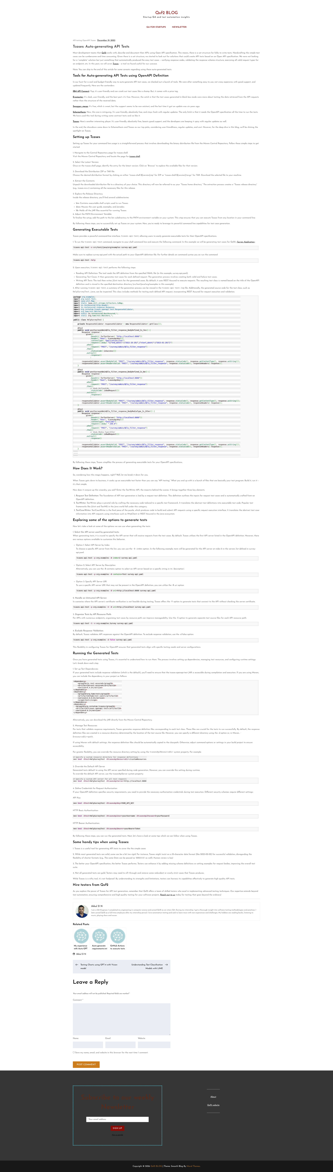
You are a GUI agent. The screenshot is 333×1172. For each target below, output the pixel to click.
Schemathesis (79, 112)
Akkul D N (81, 954)
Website (141, 1038)
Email (108, 1038)
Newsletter (179, 27)
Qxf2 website (213, 1105)
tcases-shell (134, 156)
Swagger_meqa (80, 106)
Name (75, 1038)
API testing (77, 40)
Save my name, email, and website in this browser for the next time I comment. (111, 1053)
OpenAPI (86, 40)
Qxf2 (104, 53)
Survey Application (246, 242)
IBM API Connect (81, 91)
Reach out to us (167, 895)
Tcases (93, 40)
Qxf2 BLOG (166, 13)
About (213, 1097)
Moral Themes (193, 1166)
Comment (78, 1000)
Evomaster (78, 97)
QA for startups (156, 27)
